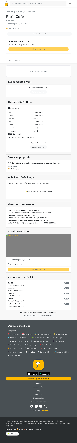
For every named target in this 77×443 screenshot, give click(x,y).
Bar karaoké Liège (16, 352)
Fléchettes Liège (47, 345)
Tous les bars (14, 334)
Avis (9, 60)
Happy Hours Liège (44, 334)
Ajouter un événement (38, 92)
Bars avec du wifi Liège (40, 341)
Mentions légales (12, 421)
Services (17, 60)
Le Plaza (11, 293)
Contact (38, 383)
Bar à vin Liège (31, 348)
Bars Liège (21, 12)
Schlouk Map (10, 12)
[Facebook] (32, 406)
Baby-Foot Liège (15, 345)
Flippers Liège (31, 345)
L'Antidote (11, 288)
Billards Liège (59, 341)
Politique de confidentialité (45, 421)
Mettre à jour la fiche (30, 315)
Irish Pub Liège (14, 355)
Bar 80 (10, 283)
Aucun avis (10, 21)
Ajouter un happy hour (38, 147)
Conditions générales (27, 421)
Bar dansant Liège (62, 352)
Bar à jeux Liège (45, 352)
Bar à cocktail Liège (49, 348)
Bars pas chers (38, 338)
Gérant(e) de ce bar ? (39, 34)
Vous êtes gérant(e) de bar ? (38, 379)
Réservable (28, 334)
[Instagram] (36, 406)
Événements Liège (55, 338)
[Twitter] (45, 406)
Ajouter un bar (38, 387)
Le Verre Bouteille (14, 304)
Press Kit (38, 394)
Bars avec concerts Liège (18, 341)
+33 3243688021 (16, 264)
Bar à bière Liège (15, 348)
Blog (38, 391)
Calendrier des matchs (38, 402)
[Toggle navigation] (70, 3)
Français (12, 434)
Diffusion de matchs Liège (18, 338)
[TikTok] (41, 406)
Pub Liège (31, 352)
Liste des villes (38, 398)
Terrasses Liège (61, 334)
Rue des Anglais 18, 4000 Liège (21, 260)
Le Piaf (10, 299)
